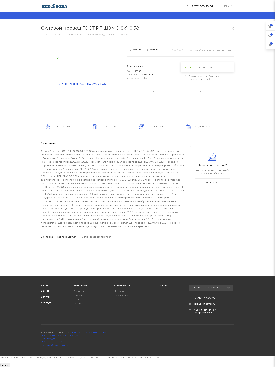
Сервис (163, 285)
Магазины (119, 291)
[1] (172, 50)
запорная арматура (69, 335)
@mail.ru (210, 303)
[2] (175, 50)
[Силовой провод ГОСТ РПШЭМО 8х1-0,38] (81, 83)
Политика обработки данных (55, 345)
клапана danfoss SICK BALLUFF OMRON (88, 332)
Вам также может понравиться (58, 236)
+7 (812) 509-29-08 (201, 6)
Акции (45, 291)
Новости (78, 295)
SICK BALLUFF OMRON (52, 342)
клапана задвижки (50, 338)
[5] (182, 50)
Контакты (78, 303)
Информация (122, 285)
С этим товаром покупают (96, 236)
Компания (80, 285)
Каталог (46, 285)
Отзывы (78, 299)
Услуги (45, 297)
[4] (180, 50)
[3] (177, 50)
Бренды (46, 302)
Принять (5, 365)
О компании (80, 291)
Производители (122, 295)
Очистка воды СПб (50, 335)
